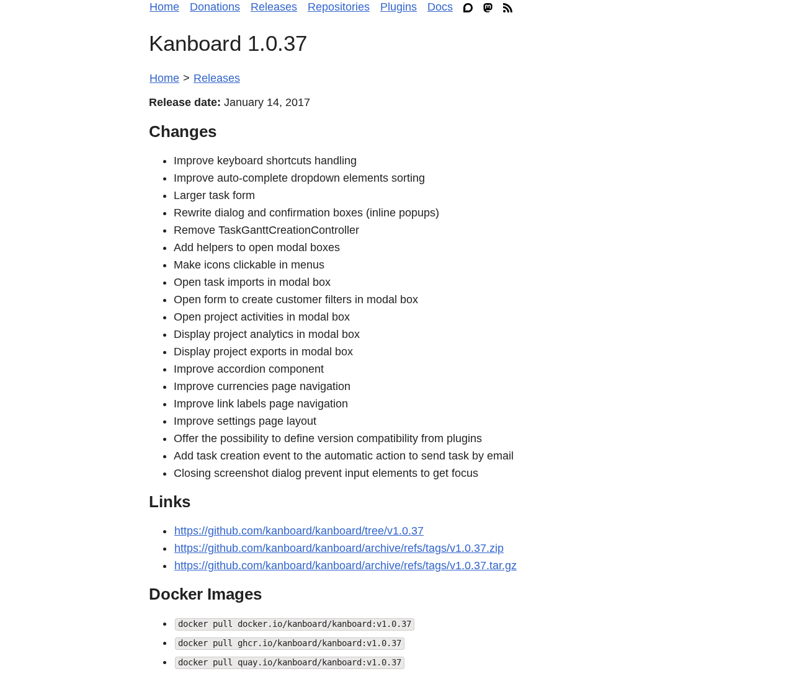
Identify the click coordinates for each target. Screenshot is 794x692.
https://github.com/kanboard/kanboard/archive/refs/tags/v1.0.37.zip (339, 548)
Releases (274, 7)
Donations (215, 7)
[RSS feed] (510, 7)
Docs (440, 7)
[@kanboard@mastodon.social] (491, 7)
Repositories (339, 7)
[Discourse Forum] (471, 7)
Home (164, 7)
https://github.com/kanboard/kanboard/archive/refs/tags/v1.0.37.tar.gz (345, 565)
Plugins (398, 7)
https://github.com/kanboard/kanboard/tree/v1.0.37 (299, 531)
